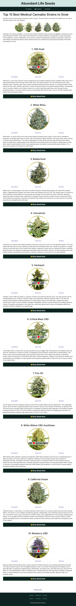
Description (14, 77)
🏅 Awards (47, 9)
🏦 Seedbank (38, 9)
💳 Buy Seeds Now (38, 96)
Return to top (38, 589)
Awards (45, 595)
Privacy (45, 598)
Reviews (61, 77)
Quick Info (38, 77)
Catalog (31, 595)
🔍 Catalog (28, 9)
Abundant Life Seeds (38, 3)
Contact (38, 598)
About (31, 598)
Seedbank (38, 595)
